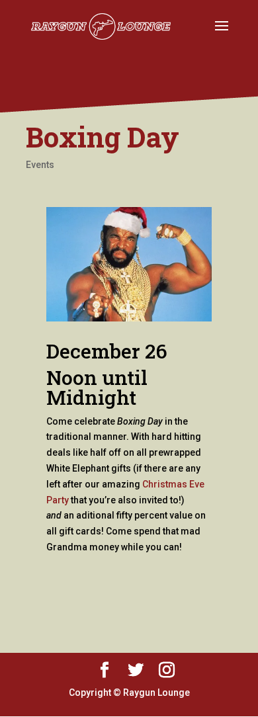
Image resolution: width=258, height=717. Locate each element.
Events (40, 164)
